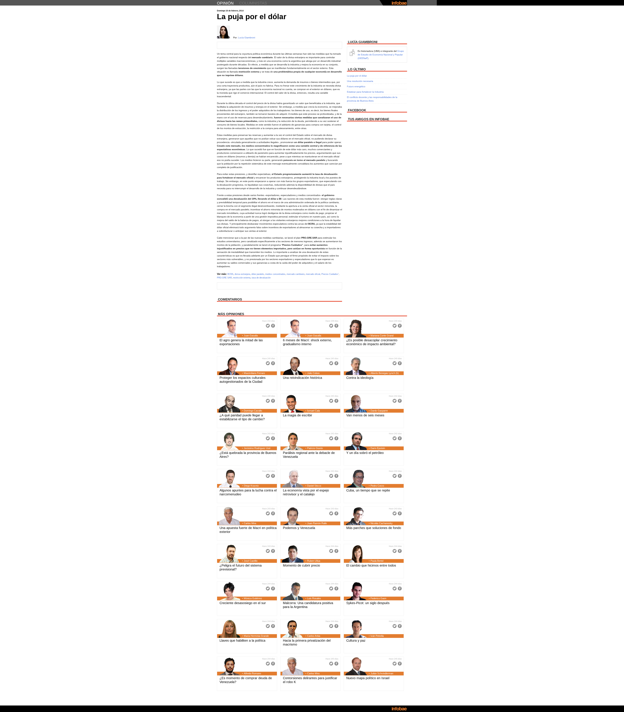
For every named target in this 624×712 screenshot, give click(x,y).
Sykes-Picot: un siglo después (368, 603)
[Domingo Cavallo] (229, 403)
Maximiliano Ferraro (254, 373)
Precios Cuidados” (330, 274)
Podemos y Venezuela (299, 528)
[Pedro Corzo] (356, 479)
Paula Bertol (376, 560)
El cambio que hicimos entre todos (371, 565)
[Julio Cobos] (293, 366)
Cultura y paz (355, 640)
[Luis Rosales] (293, 591)
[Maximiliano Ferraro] (229, 366)
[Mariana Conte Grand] (356, 328)
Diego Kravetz (251, 485)
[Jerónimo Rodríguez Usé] (229, 441)
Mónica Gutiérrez (253, 598)
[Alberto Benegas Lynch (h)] (356, 366)
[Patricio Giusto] (293, 441)
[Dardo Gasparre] (356, 403)
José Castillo (250, 560)
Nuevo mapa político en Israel (367, 678)
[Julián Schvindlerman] (356, 666)
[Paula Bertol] (356, 554)
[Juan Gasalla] (229, 328)
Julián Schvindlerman (381, 673)
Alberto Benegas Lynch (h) (384, 373)
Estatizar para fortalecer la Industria (365, 92)
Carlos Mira (250, 523)
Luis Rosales (314, 598)
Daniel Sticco (314, 485)
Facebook (273, 326)
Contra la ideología (359, 377)
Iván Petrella (377, 635)
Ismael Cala (313, 410)
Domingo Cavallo (253, 410)
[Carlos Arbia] (293, 629)
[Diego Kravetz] (229, 479)
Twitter (268, 326)
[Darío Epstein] (356, 441)
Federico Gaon (378, 598)
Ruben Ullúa (313, 560)
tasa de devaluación (261, 277)
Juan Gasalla (251, 335)
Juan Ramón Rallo (317, 523)
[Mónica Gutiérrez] (229, 591)
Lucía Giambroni (246, 37)
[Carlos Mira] (229, 516)
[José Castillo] (229, 554)
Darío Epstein (377, 448)
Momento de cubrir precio (301, 565)
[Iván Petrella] (356, 629)
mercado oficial (313, 274)
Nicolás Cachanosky (381, 523)
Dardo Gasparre (379, 410)
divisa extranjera (242, 274)
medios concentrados (275, 274)
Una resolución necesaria (360, 81)
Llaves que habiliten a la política (242, 640)
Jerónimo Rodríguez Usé (257, 448)
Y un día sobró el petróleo (365, 453)
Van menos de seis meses (365, 415)
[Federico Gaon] (356, 591)
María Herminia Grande (256, 635)
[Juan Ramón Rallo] (293, 516)
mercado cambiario (296, 274)
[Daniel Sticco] (293, 479)
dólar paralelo (257, 274)
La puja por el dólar (357, 75)
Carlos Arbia (313, 635)
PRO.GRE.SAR (224, 277)
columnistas (253, 3)
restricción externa (241, 277)
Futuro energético (356, 86)
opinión (225, 3)
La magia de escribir (297, 415)
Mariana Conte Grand (381, 335)
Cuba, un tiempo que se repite (368, 490)
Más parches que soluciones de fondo (373, 528)
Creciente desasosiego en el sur (243, 603)
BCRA (230, 274)
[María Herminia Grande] (229, 629)
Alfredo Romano (252, 673)
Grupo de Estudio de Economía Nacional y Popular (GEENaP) (381, 54)
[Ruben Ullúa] (293, 554)
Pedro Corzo (377, 485)
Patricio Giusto (315, 448)
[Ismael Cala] (293, 403)
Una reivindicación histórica (302, 377)
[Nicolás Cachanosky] (356, 516)
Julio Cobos (313, 373)
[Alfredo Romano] (229, 666)
